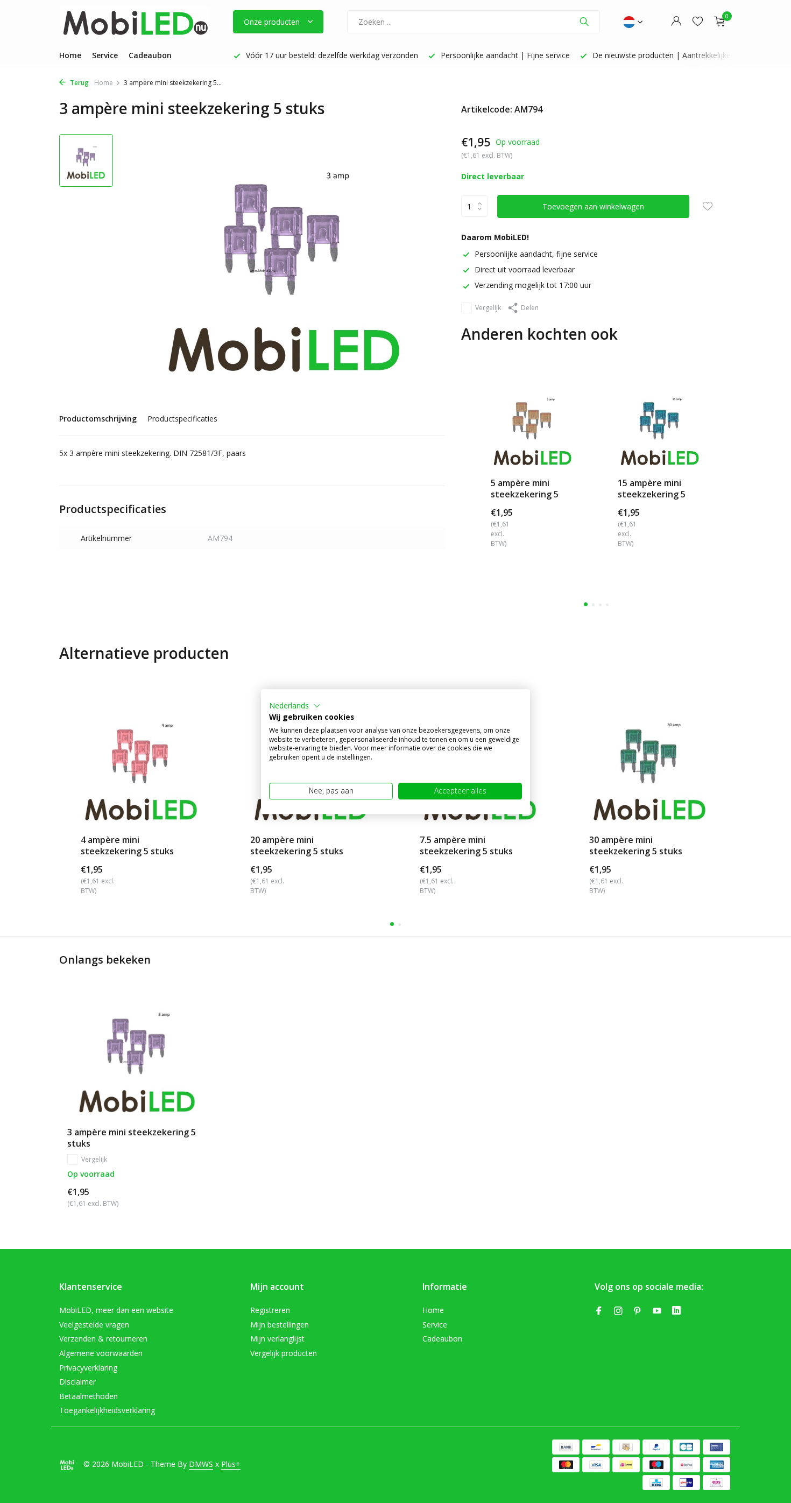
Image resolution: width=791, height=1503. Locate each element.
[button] (295, 705)
